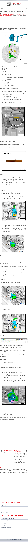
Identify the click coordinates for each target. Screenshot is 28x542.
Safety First (3, 505)
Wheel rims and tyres (6, 527)
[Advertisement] (14, 21)
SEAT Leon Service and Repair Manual (7, 14)
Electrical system (5, 520)
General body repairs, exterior (7, 518)
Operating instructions (6, 507)
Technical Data (4, 512)
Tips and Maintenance (6, 510)
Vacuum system (8, 15)
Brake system (18, 14)
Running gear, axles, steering (7, 523)
